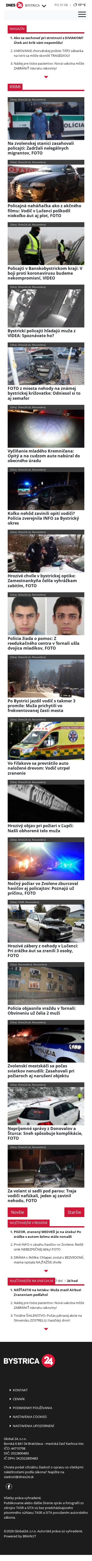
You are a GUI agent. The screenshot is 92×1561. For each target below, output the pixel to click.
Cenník (18, 1399)
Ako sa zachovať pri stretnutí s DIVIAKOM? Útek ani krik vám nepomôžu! (48, 40)
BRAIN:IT (29, 1536)
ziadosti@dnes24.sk (19, 1477)
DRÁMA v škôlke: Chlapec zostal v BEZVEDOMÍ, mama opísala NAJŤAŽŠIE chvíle (49, 1259)
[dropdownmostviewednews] (46, 1272)
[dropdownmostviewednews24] (46, 1330)
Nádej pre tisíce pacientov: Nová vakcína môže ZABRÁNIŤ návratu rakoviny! (49, 66)
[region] (44, 6)
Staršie (74, 1212)
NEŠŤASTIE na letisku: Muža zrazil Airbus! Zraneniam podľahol (47, 1292)
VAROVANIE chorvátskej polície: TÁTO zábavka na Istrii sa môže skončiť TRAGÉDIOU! (48, 53)
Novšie (17, 1212)
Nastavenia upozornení (33, 1426)
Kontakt (20, 1390)
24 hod (72, 1280)
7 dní (59, 1280)
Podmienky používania (32, 1408)
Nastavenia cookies (29, 1416)
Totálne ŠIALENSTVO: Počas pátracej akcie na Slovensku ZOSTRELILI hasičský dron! (48, 1318)
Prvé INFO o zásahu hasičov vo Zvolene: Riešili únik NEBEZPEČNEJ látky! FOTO (48, 1247)
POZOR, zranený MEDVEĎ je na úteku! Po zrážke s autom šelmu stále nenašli (47, 1234)
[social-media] (8, 1487)
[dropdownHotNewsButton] (46, 78)
